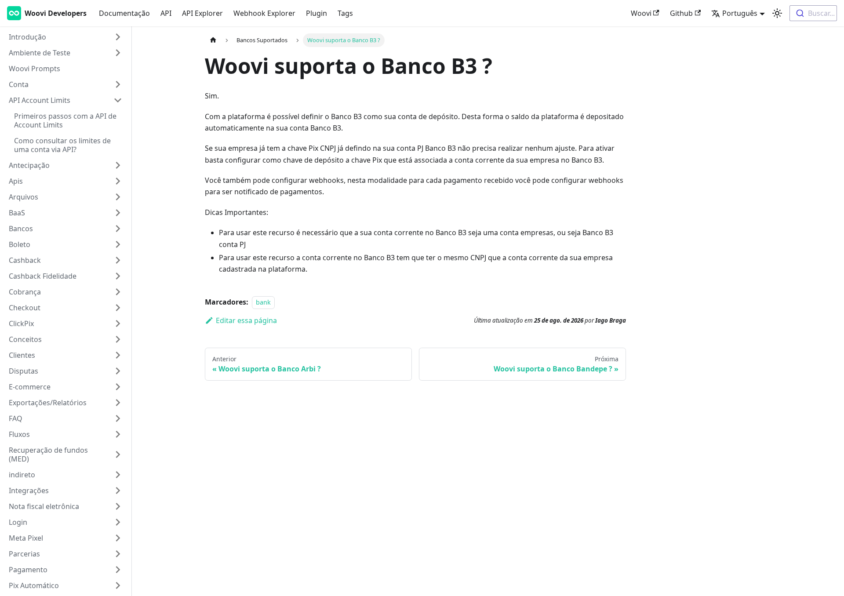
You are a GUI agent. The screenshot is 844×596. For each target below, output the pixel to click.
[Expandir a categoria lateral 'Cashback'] (117, 260)
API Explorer (202, 13)
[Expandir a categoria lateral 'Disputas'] (117, 371)
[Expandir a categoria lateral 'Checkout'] (117, 308)
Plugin (316, 13)
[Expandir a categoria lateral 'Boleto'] (117, 244)
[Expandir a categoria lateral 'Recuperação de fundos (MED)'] (117, 454)
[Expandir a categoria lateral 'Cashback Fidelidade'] (117, 276)
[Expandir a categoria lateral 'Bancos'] (117, 229)
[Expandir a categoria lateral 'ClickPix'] (117, 323)
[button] (65, 475)
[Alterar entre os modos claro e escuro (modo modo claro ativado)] (777, 13)
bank (263, 302)
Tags (345, 13)
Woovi (641, 13)
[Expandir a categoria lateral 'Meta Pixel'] (117, 538)
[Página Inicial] (213, 40)
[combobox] (813, 13)
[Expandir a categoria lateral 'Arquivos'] (117, 197)
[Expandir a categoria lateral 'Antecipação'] (117, 165)
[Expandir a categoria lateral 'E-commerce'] (117, 387)
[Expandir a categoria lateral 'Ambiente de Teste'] (117, 53)
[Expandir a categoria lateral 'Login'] (117, 522)
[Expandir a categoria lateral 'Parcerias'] (117, 554)
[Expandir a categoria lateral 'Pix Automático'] (117, 585)
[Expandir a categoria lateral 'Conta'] (117, 84)
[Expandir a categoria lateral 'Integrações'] (117, 490)
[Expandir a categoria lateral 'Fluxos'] (117, 434)
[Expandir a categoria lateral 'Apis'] (117, 181)
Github (681, 13)
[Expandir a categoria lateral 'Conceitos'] (117, 339)
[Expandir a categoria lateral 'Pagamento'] (117, 570)
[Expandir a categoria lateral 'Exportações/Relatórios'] (117, 403)
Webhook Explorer (264, 13)
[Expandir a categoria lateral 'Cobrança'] (117, 292)
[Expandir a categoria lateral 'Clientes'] (117, 355)
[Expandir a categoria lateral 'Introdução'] (117, 37)
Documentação (124, 13)
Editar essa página (246, 320)
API (165, 13)
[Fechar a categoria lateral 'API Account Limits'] (117, 100)
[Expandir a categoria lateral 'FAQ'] (117, 418)
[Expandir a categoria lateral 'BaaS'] (117, 213)
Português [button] (739, 13)
